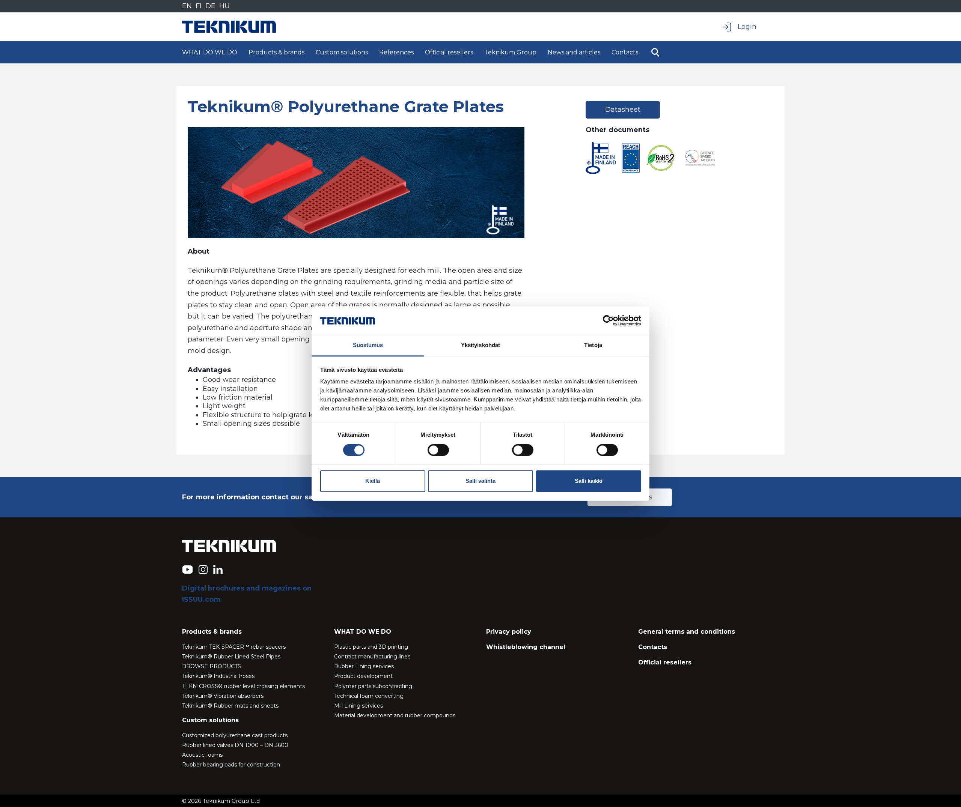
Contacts (625, 52)
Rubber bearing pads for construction (231, 764)
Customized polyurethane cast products (235, 735)
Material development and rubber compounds (394, 715)
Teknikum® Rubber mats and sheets (230, 705)
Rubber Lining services (364, 666)
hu (224, 6)
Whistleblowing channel (525, 647)
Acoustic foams (202, 754)
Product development (363, 676)
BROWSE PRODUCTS (211, 666)
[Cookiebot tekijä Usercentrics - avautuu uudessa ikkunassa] (608, 320)
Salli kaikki (589, 481)
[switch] (438, 450)
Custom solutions (342, 52)
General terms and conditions (686, 631)
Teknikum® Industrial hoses (218, 676)
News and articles (574, 52)
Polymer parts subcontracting (373, 686)
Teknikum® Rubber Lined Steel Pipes (231, 656)
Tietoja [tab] (593, 345)
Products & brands (276, 52)
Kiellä (372, 481)
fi (199, 6)
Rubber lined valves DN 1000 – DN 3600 (235, 745)
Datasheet (622, 109)
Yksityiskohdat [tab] (480, 345)
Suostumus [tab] (368, 345)
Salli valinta (480, 481)
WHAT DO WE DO (209, 52)
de (210, 6)
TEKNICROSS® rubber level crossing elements (243, 686)
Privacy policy (508, 631)
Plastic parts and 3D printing (371, 646)
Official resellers (449, 52)
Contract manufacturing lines (372, 656)
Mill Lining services (358, 705)
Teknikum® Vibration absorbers (223, 696)
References (396, 52)
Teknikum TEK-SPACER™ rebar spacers (234, 646)
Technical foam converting (369, 696)
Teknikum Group (510, 52)
